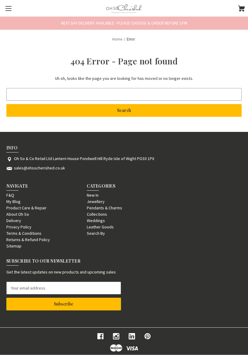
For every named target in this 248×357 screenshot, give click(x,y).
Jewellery (96, 201)
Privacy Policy (18, 227)
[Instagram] (116, 336)
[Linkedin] (132, 336)
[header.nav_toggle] (8, 8)
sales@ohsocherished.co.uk (39, 168)
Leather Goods (100, 227)
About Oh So (17, 214)
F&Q (10, 195)
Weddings (96, 220)
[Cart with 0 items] (241, 9)
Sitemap (13, 246)
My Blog (13, 201)
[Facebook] (100, 336)
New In (93, 195)
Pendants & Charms (104, 208)
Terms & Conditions (23, 233)
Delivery (13, 220)
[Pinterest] (147, 336)
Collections (97, 214)
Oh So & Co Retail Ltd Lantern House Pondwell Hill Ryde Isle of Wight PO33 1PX (84, 158)
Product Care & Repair (26, 208)
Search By (96, 233)
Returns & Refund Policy (28, 239)
